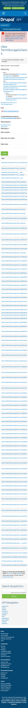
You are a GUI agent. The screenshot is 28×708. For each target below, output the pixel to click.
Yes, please (7, 8)
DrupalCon (4, 654)
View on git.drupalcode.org (10, 111)
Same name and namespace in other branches (13, 60)
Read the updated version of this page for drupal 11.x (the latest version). (15, 38)
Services (4, 621)
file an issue (10, 573)
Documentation (5, 659)
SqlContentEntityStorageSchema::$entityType (14, 193)
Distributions (4, 678)
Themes (3, 676)
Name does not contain (8, 138)
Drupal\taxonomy (6, 125)
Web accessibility (5, 683)
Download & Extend (7, 670)
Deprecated (5, 620)
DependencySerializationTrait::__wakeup (12, 174)
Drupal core (4, 673)
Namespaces (5, 618)
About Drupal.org (5, 687)
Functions (5, 611)
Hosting (3, 649)
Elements (4, 623)
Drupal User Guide (6, 664)
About (3, 681)
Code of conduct (5, 656)
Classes (4, 609)
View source (4, 126)
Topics (4, 608)
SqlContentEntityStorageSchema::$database (13, 182)
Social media (4, 635)
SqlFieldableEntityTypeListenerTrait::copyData (14, 548)
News (2, 631)
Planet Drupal (4, 633)
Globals (4, 614)
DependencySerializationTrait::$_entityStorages (14, 162)
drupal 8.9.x (5, 25)
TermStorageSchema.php (12, 29)
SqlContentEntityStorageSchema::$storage (13, 213)
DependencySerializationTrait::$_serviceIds (13, 168)
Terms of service (5, 689)
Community (4, 644)
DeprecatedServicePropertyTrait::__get (12, 178)
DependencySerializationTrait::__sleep (12, 172)
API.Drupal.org (5, 667)
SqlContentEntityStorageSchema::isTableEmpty (14, 413)
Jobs (2, 640)
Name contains (5, 132)
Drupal (4, 702)
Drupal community (8, 577)
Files (3, 616)
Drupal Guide (4, 662)
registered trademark (14, 702)
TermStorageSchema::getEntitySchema (12, 561)
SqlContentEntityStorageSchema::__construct (14, 543)
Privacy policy (4, 690)
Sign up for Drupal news (7, 637)
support (19, 573)
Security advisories (6, 639)
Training (3, 648)
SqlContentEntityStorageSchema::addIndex (13, 223)
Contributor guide (6, 651)
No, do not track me (18, 8)
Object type (4, 144)
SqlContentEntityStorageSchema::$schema (13, 209)
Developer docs (5, 665)
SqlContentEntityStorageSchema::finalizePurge (14, 297)
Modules (3, 674)
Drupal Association (6, 685)
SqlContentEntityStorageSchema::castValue (13, 252)
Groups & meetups (6, 653)
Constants (5, 613)
